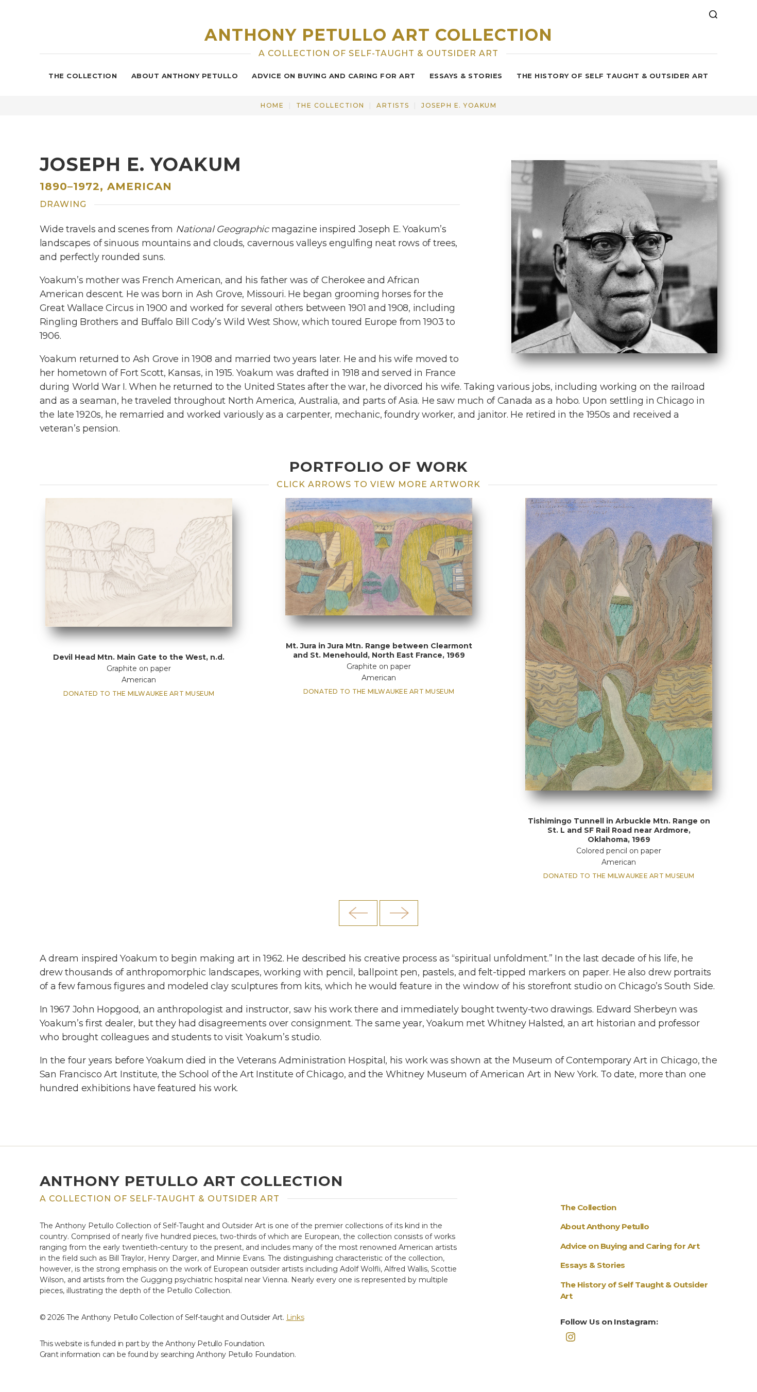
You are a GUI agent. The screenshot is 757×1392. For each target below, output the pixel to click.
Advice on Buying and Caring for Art (334, 76)
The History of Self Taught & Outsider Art (613, 76)
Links (295, 1317)
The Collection (82, 76)
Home (272, 105)
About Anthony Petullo (184, 76)
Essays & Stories (466, 76)
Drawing (63, 204)
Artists (392, 105)
